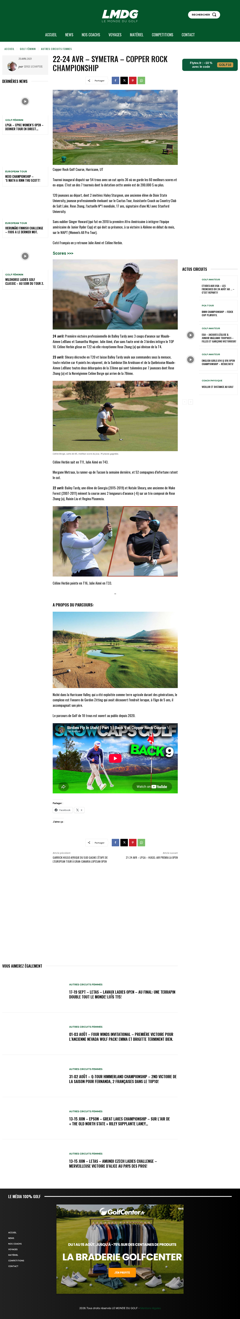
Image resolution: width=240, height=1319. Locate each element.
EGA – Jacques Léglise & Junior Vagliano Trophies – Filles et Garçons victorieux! (219, 338)
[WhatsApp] (141, 80)
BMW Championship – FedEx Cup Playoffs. (217, 313)
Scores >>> (63, 253)
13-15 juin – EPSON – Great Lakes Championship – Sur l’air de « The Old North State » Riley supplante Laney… (119, 1121)
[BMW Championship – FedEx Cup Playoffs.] (190, 310)
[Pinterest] (132, 80)
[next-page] (190, 401)
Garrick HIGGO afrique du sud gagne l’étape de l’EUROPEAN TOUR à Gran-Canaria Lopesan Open (80, 859)
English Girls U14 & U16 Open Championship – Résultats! (218, 362)
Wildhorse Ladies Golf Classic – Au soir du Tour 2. (24, 281)
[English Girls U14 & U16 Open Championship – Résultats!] (190, 359)
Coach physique (212, 381)
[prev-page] (184, 401)
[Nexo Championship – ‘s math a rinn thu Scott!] (25, 153)
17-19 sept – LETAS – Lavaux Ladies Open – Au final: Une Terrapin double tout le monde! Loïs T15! (122, 994)
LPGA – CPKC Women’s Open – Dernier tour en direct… (24, 127)
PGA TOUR (208, 306)
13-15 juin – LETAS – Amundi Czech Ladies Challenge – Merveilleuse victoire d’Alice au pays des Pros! (113, 1163)
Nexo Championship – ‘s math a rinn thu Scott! (22, 178)
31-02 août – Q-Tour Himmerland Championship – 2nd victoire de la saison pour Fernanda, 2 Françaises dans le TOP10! (123, 1079)
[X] (124, 80)
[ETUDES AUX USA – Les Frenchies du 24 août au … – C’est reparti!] (190, 286)
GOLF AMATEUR (211, 280)
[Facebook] (115, 80)
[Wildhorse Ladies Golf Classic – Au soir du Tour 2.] (25, 256)
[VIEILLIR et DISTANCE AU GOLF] (190, 384)
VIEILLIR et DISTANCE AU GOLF (217, 387)
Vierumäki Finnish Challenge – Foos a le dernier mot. (24, 230)
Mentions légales (150, 1308)
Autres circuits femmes (56, 49)
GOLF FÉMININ (28, 49)
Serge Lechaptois (33, 66)
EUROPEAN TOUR (16, 171)
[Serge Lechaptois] (13, 66)
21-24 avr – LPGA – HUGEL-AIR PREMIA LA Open (152, 857)
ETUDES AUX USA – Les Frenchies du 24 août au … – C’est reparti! (218, 289)
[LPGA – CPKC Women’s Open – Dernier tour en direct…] (25, 101)
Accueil (9, 49)
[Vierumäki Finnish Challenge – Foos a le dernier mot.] (25, 204)
